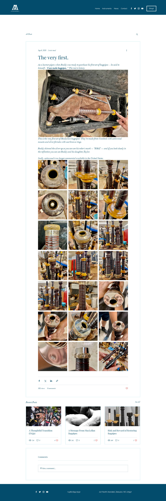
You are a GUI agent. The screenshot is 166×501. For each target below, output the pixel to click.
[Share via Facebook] (39, 381)
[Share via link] (57, 381)
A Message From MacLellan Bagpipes (81, 432)
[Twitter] (135, 8)
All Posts (29, 34)
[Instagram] (138, 8)
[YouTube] (142, 8)
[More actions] (126, 50)
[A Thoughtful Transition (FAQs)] (43, 416)
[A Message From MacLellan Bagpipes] (83, 416)
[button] (137, 34)
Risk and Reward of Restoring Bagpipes (122, 432)
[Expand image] (52, 174)
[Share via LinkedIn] (51, 381)
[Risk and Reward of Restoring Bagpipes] (122, 416)
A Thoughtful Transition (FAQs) (40, 432)
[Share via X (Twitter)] (45, 381)
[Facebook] (131, 8)
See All (137, 402)
